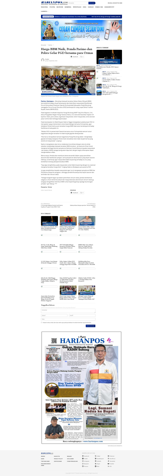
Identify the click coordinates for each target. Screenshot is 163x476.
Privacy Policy (58, 458)
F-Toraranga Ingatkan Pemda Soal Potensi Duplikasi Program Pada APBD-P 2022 (52, 205)
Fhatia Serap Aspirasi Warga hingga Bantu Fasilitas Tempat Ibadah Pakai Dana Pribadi (68, 297)
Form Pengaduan (72, 461)
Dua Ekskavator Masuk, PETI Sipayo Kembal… (108, 67)
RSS (111, 466)
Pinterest (112, 456)
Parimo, (43, 101)
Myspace (86, 463)
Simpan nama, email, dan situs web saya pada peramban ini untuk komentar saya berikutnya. (67, 322)
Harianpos (50, 101)
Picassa (86, 466)
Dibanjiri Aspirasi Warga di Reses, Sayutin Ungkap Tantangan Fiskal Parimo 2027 (86, 297)
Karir (42, 458)
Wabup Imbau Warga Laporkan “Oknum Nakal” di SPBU (82, 205)
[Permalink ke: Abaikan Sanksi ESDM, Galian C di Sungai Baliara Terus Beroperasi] (86, 272)
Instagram (86, 461)
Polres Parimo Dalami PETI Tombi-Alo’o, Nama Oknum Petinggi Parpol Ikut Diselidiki (68, 263)
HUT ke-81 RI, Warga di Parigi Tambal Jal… (112, 87)
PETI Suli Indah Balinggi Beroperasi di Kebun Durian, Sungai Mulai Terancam (67, 246)
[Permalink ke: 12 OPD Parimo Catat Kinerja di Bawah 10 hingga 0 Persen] (49, 255)
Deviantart (112, 461)
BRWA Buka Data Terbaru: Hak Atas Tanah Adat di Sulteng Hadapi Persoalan (85, 246)
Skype (98, 463)
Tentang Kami (45, 461)
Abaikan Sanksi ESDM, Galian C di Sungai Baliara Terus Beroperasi (86, 279)
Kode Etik (57, 456)
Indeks (43, 456)
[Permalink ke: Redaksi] (42, 60)
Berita (98, 65)
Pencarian (92, 3)
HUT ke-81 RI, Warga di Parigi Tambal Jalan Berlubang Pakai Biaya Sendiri (91, 16)
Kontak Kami (58, 461)
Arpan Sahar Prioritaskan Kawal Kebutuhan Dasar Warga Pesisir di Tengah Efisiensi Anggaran (48, 298)
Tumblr (86, 458)
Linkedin (99, 461)
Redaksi (69, 456)
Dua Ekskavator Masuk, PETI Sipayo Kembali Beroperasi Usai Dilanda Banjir (49, 228)
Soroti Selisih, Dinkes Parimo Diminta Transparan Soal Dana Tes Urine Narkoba (86, 228)
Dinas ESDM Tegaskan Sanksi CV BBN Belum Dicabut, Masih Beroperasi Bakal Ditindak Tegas (68, 280)
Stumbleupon (100, 458)
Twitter (98, 456)
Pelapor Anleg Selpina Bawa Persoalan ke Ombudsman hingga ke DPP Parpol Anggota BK (67, 229)
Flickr (98, 466)
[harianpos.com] (54, 3)
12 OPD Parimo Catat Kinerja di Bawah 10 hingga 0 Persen (49, 262)
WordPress (112, 458)
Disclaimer (70, 458)
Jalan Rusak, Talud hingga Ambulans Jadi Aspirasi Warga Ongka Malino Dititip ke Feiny (49, 280)
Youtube (112, 463)
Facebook (86, 456)
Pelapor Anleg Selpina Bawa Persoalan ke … (110, 73)
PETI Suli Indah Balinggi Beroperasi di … (110, 93)
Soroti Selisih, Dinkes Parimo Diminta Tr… (111, 80)
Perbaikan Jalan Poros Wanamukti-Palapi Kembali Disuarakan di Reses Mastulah (86, 263)
